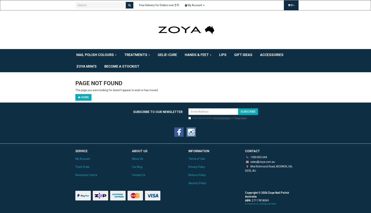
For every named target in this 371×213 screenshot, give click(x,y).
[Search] (129, 5)
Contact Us (138, 175)
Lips (222, 55)
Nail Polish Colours (95, 55)
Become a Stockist (121, 66)
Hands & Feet (197, 55)
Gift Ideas (243, 55)
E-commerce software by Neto (260, 204)
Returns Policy (197, 175)
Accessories (271, 55)
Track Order (82, 166)
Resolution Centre (86, 175)
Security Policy (197, 183)
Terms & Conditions (222, 118)
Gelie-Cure (167, 55)
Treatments (136, 55)
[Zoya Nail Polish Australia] (185, 29)
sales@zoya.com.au (262, 161)
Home (84, 97)
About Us (137, 158)
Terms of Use (196, 158)
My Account (82, 158)
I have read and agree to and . (219, 118)
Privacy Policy (241, 118)
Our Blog (137, 166)
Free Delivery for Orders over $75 (159, 5)
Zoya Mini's (86, 66)
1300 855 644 (258, 157)
